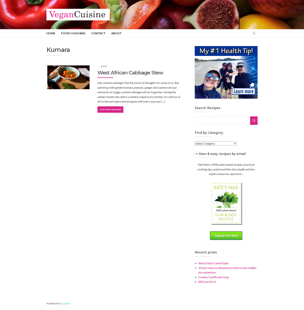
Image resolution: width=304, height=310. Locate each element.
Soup (104, 66)
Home (50, 33)
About (116, 33)
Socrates (65, 303)
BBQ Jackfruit (207, 281)
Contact (98, 33)
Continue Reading (110, 109)
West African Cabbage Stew (130, 73)
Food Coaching (73, 33)
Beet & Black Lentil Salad (213, 263)
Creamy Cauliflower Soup (213, 277)
